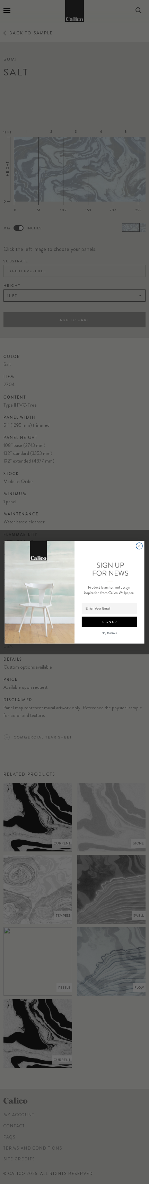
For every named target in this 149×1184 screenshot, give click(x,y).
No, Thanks (109, 633)
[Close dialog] (139, 545)
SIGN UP (109, 621)
